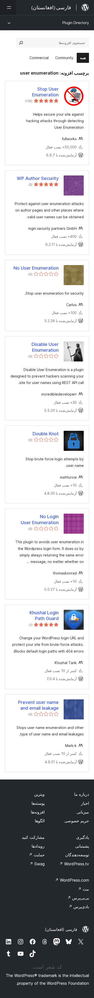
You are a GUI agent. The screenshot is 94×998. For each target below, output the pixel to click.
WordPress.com (72, 880)
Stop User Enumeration (45, 91)
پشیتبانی (82, 846)
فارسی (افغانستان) (61, 929)
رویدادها (38, 846)
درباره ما (81, 794)
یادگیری (82, 837)
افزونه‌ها (38, 812)
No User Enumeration (36, 268)
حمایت (37, 854)
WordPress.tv (74, 863)
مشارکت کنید (33, 837)
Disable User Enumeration (45, 347)
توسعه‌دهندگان (77, 854)
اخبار (85, 803)
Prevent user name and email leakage (38, 705)
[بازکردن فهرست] (8, 7)
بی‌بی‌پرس (78, 897)
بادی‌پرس (78, 906)
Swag (37, 863)
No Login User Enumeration (40, 519)
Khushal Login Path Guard (44, 615)
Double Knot (46, 433)
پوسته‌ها (38, 803)
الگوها (40, 820)
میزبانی (83, 812)
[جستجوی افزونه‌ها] (21, 43)
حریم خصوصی (76, 820)
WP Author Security (38, 178)
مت (83, 889)
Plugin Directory (75, 23)
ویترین (39, 794)
